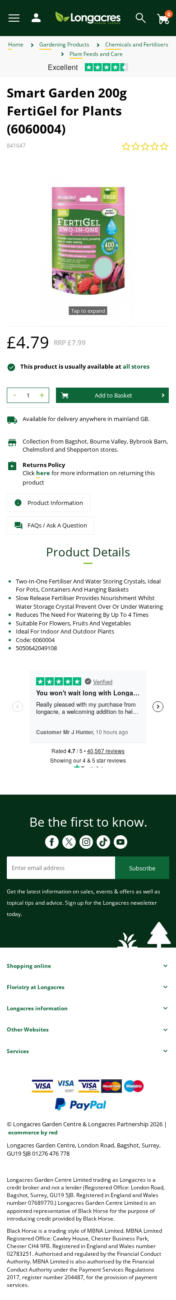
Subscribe (142, 868)
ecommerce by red (33, 1132)
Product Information (55, 503)
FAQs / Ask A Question (57, 525)
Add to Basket (113, 395)
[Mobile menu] (15, 17)
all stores (136, 366)
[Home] (88, 17)
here (43, 473)
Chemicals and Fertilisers (136, 44)
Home (15, 44)
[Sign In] (34, 17)
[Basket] (161, 15)
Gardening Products (64, 44)
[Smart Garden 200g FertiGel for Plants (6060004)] (88, 240)
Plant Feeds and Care (96, 54)
